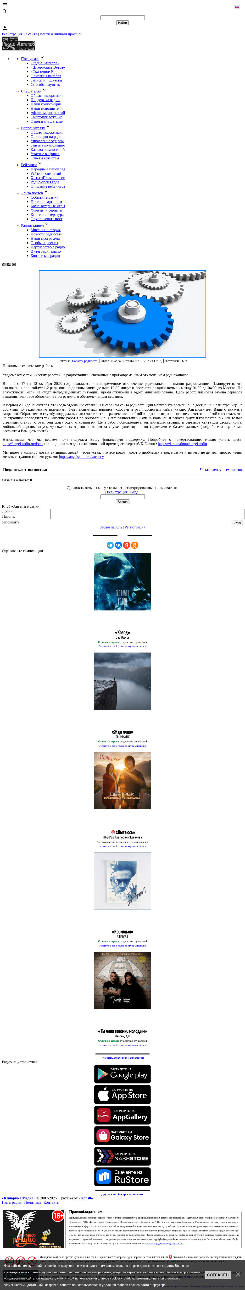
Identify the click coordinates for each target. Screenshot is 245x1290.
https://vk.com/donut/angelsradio (182, 444)
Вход (134, 492)
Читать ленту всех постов (221, 470)
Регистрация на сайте (19, 34)
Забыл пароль (111, 527)
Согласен (218, 1275)
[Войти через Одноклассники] (134, 545)
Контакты (52, 1202)
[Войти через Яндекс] (126, 545)
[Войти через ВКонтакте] (118, 545)
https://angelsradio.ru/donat (23, 444)
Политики (32, 1202)
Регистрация (117, 492)
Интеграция (12, 1202)
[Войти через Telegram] (110, 545)
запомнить (10, 522)
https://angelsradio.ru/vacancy (81, 457)
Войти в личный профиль (61, 34)
